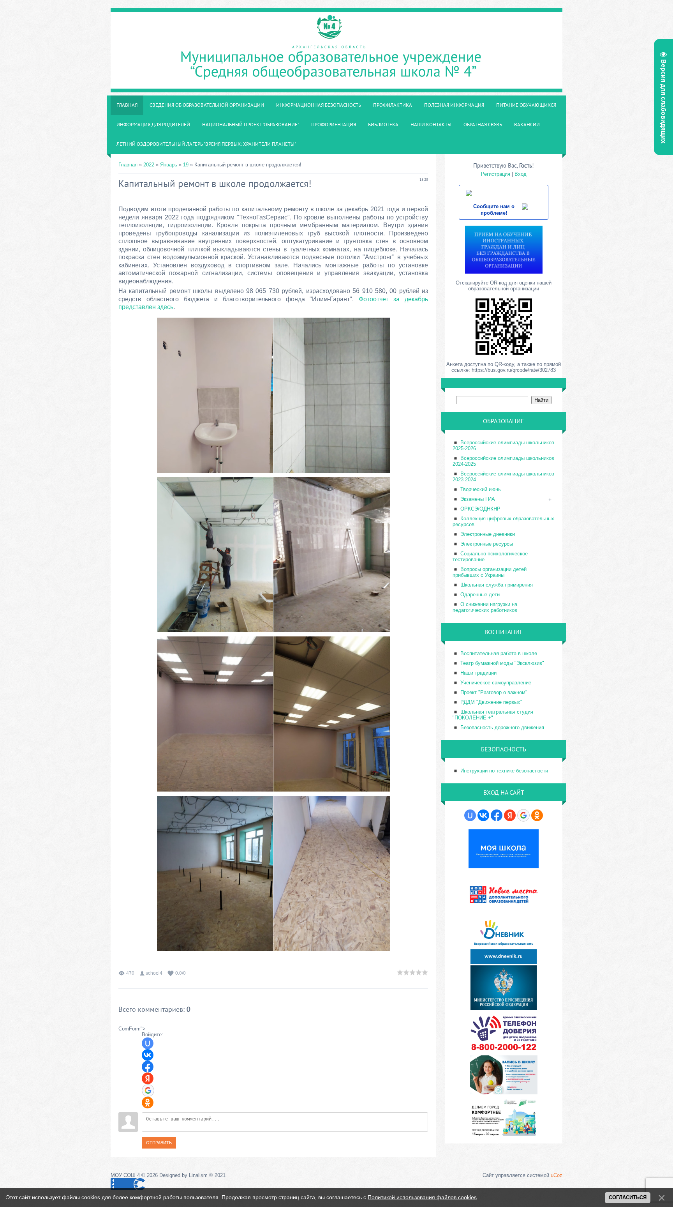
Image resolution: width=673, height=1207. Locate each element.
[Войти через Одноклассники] (147, 1102)
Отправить (159, 1142)
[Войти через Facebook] (147, 1067)
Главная (127, 165)
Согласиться (628, 1197)
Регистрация (495, 174)
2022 (148, 165)
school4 (154, 973)
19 (186, 165)
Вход (520, 174)
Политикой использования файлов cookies (422, 1197)
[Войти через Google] (148, 1090)
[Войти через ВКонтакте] (147, 1055)
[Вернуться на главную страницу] (336, 88)
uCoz (556, 1175)
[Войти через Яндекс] (147, 1078)
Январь (168, 165)
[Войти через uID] (147, 1043)
